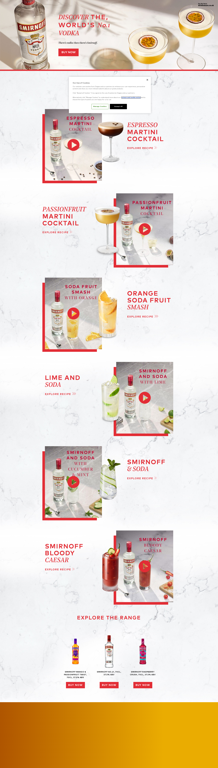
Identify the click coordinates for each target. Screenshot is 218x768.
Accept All (118, 106)
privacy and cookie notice (131, 97)
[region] (110, 95)
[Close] (147, 80)
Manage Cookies (100, 106)
